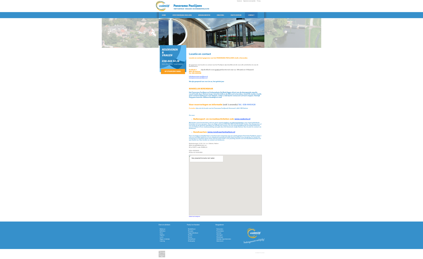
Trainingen (219, 235)
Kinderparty (191, 241)
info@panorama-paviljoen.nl (198, 76)
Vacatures (239, 1)
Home (164, 15)
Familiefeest (191, 239)
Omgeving (220, 15)
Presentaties (220, 231)
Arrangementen (204, 15)
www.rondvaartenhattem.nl (221, 132)
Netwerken (219, 229)
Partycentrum (236, 15)
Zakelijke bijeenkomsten (223, 239)
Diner (161, 233)
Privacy (259, 1)
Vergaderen (219, 225)
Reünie (190, 237)
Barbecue (162, 229)
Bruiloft (190, 235)
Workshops (219, 237)
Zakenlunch (219, 241)
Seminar (218, 233)
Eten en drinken (164, 225)
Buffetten (162, 231)
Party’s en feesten (193, 225)
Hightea (162, 235)
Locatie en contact (200, 53)
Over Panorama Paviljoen (182, 15)
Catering (162, 241)
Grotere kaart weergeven (194, 216)
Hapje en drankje (165, 239)
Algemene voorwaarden (249, 1)
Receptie (190, 231)
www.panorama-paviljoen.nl (198, 78)
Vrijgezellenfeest (193, 233)
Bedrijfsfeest (191, 229)
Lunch (161, 237)
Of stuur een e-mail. (173, 71)
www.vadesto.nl (242, 118)
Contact (251, 15)
